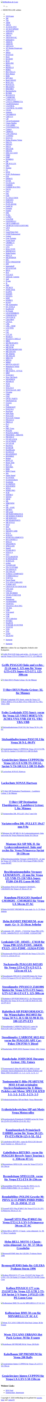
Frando (8, 211)
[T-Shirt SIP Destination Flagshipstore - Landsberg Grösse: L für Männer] (23, 793)
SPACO (9, 542)
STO (7, 554)
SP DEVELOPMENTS (14, 537)
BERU (8, 70)
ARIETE (9, 42)
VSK (8, 614)
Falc (7, 193)
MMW (8, 362)
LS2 (7, 330)
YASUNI (9, 627)
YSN (8, 629)
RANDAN (10, 452)
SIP (7, 505)
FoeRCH (9, 206)
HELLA (9, 255)
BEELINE (10, 63)
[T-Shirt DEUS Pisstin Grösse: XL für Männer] (19, 680)
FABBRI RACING (13, 187)
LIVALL (9, 322)
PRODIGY (10, 437)
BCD (8, 61)
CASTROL (10, 106)
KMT (8, 298)
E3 (7, 170)
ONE (8, 396)
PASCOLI (10, 409)
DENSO (9, 144)
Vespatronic (10, 599)
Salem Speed (10, 475)
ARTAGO (10, 46)
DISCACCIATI (12, 153)
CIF (7, 119)
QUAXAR (10, 443)
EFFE (8, 172)
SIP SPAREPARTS (13, 520)
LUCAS (9, 334)
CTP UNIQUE (11, 134)
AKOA (8, 35)
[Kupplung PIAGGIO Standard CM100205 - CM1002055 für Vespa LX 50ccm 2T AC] (23, 889)
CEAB (8, 110)
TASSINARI (11, 565)
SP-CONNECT (12, 540)
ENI (7, 176)
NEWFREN (10, 379)
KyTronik (9, 311)
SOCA (8, 533)
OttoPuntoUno (11, 401)
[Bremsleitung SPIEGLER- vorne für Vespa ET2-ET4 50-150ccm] (23, 1166)
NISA (8, 386)
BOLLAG (10, 82)
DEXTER (9, 149)
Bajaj (8, 57)
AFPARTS (10, 31)
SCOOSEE (10, 478)
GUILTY (9, 245)
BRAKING (10, 87)
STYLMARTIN (12, 557)
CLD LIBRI (10, 125)
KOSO (8, 302)
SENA (8, 488)
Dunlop (8, 168)
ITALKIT (9, 275)
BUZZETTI (10, 95)
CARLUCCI (10, 99)
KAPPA (9, 292)
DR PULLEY (11, 164)
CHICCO (9, 117)
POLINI (9, 431)
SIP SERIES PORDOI (14, 516)
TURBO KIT (11, 584)
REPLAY (9, 461)
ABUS (8, 25)
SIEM (8, 499)
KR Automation (12, 305)
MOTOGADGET (12, 364)
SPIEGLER (10, 546)
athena (8, 53)
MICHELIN (10, 356)
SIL (7, 501)
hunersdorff (10, 266)
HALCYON (10, 249)
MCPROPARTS (12, 343)
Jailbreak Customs (12, 277)
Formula (9, 208)
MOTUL (9, 369)
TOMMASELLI (12, 576)
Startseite (9, 640)
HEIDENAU (11, 251)
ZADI (8, 634)
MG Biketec (10, 354)
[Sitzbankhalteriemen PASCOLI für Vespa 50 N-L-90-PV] (23, 729)
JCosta (8, 281)
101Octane (10, 16)
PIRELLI (9, 422)
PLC (7, 424)
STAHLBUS (11, 550)
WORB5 (9, 621)
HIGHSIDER (11, 258)
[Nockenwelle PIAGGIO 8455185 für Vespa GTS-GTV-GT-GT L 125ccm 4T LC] (23, 956)
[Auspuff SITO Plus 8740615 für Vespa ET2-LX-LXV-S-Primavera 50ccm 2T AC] (23, 1211)
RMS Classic (10, 471)
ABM (8, 23)
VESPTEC (10, 604)
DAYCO (9, 138)
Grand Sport (10, 240)
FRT (7, 213)
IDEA (8, 270)
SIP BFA (9, 510)
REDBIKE (10, 456)
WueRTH (9, 623)
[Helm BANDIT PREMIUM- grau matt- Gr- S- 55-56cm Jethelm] (23, 911)
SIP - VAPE (10, 507)
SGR (7, 493)
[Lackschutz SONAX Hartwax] (13, 772)
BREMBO (10, 89)
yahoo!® (11, 1400)
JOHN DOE (10, 290)
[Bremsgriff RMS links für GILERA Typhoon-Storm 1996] (23, 1256)
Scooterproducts (12, 480)
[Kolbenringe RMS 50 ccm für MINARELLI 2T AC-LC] (23, 1303)
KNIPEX (9, 300)
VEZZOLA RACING (14, 606)
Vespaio (9, 597)
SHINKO (9, 495)
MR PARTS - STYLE (14, 371)
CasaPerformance (12, 104)
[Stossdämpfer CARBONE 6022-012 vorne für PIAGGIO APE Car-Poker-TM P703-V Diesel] (23, 1029)
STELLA (9, 552)
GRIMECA (10, 243)
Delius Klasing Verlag (14, 140)
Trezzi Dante (10, 580)
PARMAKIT (11, 407)
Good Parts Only (12, 232)
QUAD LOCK (11, 439)
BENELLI (10, 67)
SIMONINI (10, 503)
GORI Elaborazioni (13, 234)
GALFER (9, 219)
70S (7, 20)
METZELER (11, 352)
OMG (8, 394)
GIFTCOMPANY (12, 223)
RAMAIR (9, 448)
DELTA (9, 142)
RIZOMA (9, 467)
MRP (8, 373)
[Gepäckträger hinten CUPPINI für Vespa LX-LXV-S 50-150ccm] (23, 1366)
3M (7, 18)
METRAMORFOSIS (14, 349)
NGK (8, 384)
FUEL (8, 215)
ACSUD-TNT (11, 27)
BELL (8, 65)
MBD (8, 341)
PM (7, 426)
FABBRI (9, 185)
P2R (7, 405)
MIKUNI (9, 358)
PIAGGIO (10, 416)
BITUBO (9, 78)
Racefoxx (9, 446)
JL (7, 283)
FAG (7, 191)
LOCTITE (10, 328)
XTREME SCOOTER (14, 625)
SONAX (9, 535)
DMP (8, 157)
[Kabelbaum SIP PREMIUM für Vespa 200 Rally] (20, 1344)
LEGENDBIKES (12, 313)
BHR (8, 76)
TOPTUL (9, 578)
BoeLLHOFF (11, 80)
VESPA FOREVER (13, 595)
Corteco (9, 129)
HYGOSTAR (11, 268)
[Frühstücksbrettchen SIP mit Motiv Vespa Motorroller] (22, 1100)
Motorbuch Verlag (12, 367)
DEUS (8, 146)
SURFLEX (10, 561)
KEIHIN (9, 294)
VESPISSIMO (11, 601)
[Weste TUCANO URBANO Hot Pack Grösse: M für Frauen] (23, 1325)
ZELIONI (9, 636)
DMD (8, 155)
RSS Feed (9, 1390)
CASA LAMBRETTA (14, 102)
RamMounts (10, 450)
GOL (8, 230)
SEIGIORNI (10, 486)
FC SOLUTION (12, 198)
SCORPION (10, 484)
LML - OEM (10, 326)
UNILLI (9, 591)
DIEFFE (9, 151)
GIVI (8, 228)
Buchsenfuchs (11, 91)
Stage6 (8, 548)
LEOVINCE (10, 317)
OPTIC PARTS (11, 399)
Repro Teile (10, 463)
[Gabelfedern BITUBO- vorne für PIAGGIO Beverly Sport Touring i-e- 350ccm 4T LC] (23, 1144)
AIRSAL (9, 33)
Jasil (7, 279)
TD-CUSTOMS (12, 567)
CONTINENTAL (12, 127)
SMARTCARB (11, 531)
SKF (7, 527)
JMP (7, 285)
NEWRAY (10, 381)
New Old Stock (11, 377)
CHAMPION (11, 114)
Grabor (8, 236)
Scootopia (9, 482)
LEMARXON (11, 315)
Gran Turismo (11, 238)
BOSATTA (10, 85)
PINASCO (10, 420)
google (39, 1398)
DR (7, 161)
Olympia (9, 392)
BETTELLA (10, 72)
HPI (7, 264)
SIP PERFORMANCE (14, 514)
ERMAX (9, 179)
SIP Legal (9, 512)
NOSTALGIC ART (13, 390)
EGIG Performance (13, 174)
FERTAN (9, 202)
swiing (8, 563)
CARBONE (10, 97)
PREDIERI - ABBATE (14, 435)
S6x (7, 473)
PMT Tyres (10, 428)
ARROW (9, 44)
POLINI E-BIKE (12, 433)
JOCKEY (9, 287)
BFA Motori (10, 74)
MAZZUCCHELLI (13, 339)
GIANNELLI (11, 221)
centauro (9, 112)
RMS (8, 469)
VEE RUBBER (12, 593)
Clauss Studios (11, 123)
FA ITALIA (10, 183)
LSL (7, 332)
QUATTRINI (11, 441)
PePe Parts (10, 414)
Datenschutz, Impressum (15, 1393)
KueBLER (10, 309)
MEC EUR (10, 345)
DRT (7, 166)
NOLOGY (10, 388)
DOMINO (10, 159)
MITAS (8, 360)
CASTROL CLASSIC (14, 108)
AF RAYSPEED (12, 29)
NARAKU (10, 375)
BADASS (9, 55)
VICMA (9, 608)
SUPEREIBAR (11, 559)
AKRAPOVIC (11, 38)
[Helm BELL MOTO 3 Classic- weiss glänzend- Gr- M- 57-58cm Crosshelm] (23, 1233)
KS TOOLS (10, 307)
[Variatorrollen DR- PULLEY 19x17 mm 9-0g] (19, 814)
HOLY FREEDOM (13, 262)
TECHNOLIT (11, 569)
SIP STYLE (10, 522)
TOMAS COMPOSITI (14, 574)
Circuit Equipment (12, 121)
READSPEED (11, 454)
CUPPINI (9, 136)
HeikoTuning (11, 253)
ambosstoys (10, 40)
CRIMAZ (9, 132)
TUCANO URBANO (14, 582)
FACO (8, 189)
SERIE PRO (10, 490)
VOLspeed (10, 612)
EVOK (8, 181)
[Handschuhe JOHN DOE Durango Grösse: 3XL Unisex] (23, 1049)
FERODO (9, 200)
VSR (7, 616)
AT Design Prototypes (14, 48)
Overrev (9, 403)
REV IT (9, 465)
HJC (7, 260)
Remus (8, 458)
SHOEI (8, 497)
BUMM (9, 93)
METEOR (10, 347)
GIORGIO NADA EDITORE (17, 226)
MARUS (9, 337)
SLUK (8, 529)
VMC (8, 610)
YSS (7, 631)
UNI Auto (9, 589)
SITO (8, 525)
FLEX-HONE (11, 204)
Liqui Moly (10, 320)
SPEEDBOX (11, 544)
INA (7, 273)
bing (2, 1400)
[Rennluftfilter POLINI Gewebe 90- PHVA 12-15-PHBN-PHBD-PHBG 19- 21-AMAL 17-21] (23, 1188)
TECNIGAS (10, 572)
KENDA (9, 296)
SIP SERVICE (11, 518)
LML (8, 324)
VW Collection (11, 619)
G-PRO (8, 217)
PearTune (9, 411)
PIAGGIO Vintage (13, 418)
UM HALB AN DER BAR (16, 587)
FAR (7, 196)
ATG (7, 50)
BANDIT (9, 59)
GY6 (7, 247)
